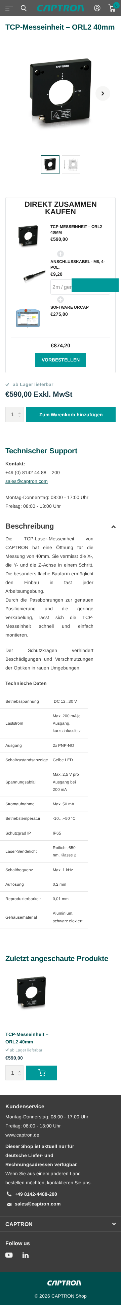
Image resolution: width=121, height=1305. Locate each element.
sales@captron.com (26, 481)
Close (23, 8)
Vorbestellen (61, 359)
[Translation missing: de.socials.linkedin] (26, 1255)
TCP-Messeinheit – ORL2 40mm (26, 1038)
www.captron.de (22, 1135)
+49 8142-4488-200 (36, 1194)
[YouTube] (8, 1255)
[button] (102, 93)
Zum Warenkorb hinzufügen (71, 414)
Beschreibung (29, 526)
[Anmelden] (97, 8)
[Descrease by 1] (21, 420)
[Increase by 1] (21, 409)
